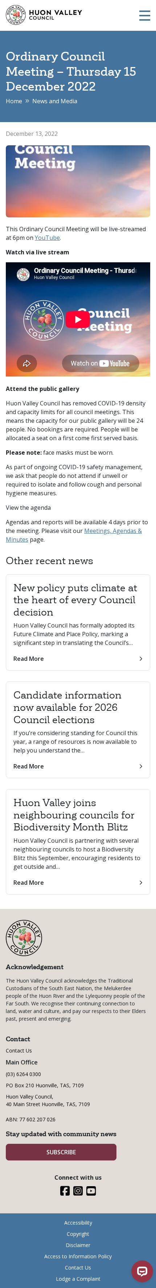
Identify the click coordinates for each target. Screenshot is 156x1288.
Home (14, 101)
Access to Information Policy (78, 1256)
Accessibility (78, 1222)
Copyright (78, 1233)
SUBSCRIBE (61, 1152)
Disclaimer (78, 1245)
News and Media (54, 101)
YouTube (47, 238)
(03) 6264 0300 (23, 1074)
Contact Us (19, 1050)
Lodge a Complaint (78, 1278)
